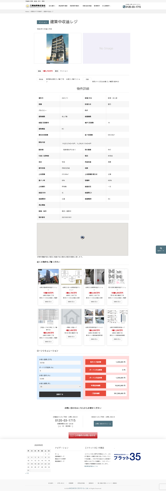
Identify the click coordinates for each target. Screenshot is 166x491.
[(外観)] (58, 63)
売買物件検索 (74, 6)
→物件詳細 (48, 301)
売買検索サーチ (59, 456)
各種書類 (71, 483)
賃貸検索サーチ (59, 461)
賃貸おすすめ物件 (60, 459)
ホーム (57, 454)
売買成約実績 (87, 6)
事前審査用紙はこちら (91, 466)
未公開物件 (106, 6)
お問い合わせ (60, 483)
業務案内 (91, 483)
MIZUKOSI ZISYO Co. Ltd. (79, 488)
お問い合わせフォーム (103, 424)
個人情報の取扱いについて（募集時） (108, 483)
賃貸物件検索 (63, 6)
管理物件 (97, 6)
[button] (82, 237)
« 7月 (27, 473)
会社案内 (52, 6)
